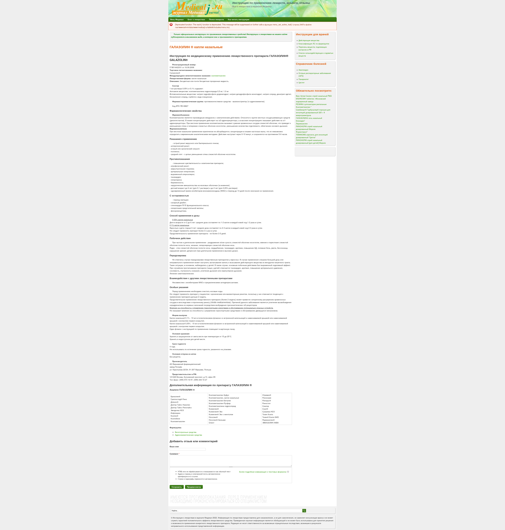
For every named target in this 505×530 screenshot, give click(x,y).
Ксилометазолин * (303, 107)
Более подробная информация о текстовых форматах (262, 471)
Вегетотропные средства (185, 432)
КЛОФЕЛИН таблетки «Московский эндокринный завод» (311, 100)
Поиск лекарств (216, 19)
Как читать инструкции (238, 19)
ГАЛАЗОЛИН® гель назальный (309, 118)
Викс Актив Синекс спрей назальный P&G (314, 96)
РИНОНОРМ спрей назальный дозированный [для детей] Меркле (311, 141)
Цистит (301, 82)
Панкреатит (304, 79)
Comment (174, 453)
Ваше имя (174, 446)
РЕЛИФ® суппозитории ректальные (311, 104)
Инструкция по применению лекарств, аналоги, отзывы (271, 3)
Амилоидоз (303, 69)
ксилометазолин (218, 75)
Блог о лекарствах (196, 19)
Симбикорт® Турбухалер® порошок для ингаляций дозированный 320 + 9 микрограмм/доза (313, 112)
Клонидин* (300, 120)
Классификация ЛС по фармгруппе (314, 43)
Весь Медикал (177, 19)
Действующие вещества (309, 40)
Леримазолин (302, 123)
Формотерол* (301, 131)
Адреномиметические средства (188, 435)
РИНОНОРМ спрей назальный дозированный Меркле (309, 127)
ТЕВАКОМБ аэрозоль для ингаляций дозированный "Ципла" (312, 136)
